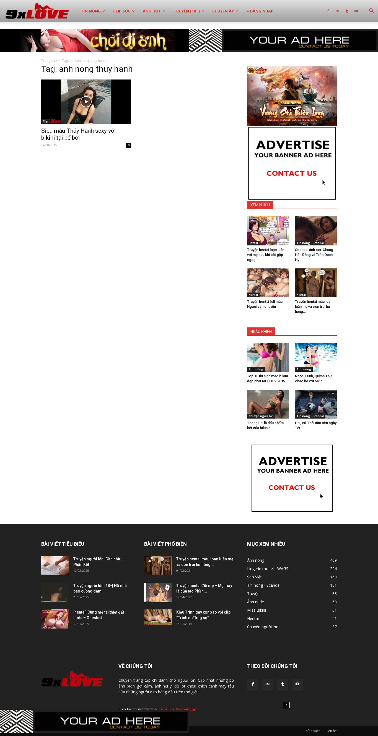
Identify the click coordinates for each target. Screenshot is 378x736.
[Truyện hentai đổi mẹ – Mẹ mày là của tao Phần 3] (158, 592)
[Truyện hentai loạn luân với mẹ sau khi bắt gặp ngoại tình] (268, 230)
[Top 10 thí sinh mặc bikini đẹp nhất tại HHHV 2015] (268, 357)
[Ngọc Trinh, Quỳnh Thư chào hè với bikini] (316, 357)
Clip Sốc (121, 11)
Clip (45, 121)
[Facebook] (328, 11)
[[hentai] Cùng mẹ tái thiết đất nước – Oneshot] (55, 619)
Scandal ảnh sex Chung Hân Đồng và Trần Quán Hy (314, 255)
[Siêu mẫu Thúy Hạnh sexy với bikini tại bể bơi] (86, 102)
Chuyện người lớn (261, 416)
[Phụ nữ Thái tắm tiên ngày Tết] (316, 404)
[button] (371, 11)
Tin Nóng (91, 11)
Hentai (253, 243)
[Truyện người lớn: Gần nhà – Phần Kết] (55, 565)
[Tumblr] (347, 11)
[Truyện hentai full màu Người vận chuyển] (268, 282)
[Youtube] (356, 11)
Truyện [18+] (187, 11)
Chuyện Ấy (223, 11)
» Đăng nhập (259, 11)
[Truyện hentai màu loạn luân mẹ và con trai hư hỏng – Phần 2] (316, 282)
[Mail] (337, 11)
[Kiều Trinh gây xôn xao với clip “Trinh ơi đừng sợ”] (158, 617)
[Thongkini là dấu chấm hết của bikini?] (268, 404)
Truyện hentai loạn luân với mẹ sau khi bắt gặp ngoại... (265, 255)
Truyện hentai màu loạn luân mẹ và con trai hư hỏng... (313, 306)
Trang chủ (49, 60)
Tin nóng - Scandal (310, 243)
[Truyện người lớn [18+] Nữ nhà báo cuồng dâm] (55, 592)
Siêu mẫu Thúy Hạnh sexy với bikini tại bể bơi (78, 134)
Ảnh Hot (152, 11)
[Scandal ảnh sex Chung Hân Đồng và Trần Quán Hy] (316, 230)
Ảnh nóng (256, 369)
